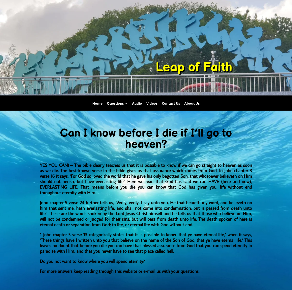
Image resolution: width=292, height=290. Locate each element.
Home (97, 104)
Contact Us (171, 104)
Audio (137, 104)
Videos (152, 104)
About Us (192, 104)
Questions (115, 104)
